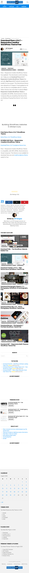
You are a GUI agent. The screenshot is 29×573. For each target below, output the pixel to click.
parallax (10, 211)
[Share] (9, 202)
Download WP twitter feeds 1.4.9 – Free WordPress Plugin (18, 416)
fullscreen (22, 208)
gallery (4, 210)
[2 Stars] (13, 191)
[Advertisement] (14, 22)
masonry (10, 210)
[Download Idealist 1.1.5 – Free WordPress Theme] (4, 404)
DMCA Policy (24, 564)
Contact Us (9, 564)
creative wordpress (7, 207)
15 (22, 488)
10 (2, 488)
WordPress (4, 246)
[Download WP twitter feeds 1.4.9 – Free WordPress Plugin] (4, 418)
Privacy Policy (17, 564)
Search (26, 356)
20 (14, 491)
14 (18, 488)
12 (10, 488)
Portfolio (10, 264)
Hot (17, 6)
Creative (3, 245)
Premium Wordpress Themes (14, 245)
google (4, 438)
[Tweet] (16, 202)
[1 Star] (12, 191)
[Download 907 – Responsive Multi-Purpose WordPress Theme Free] (14, 338)
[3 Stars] (14, 191)
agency (4, 205)
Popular (11, 6)
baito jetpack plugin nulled (9, 435)
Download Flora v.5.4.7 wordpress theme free (13, 145)
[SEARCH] (27, 2)
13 (14, 488)
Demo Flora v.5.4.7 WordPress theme (11, 137)
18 (6, 491)
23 (26, 491)
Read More (11, 405)
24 (2, 495)
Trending (23, 6)
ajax (8, 205)
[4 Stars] (15, 191)
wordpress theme (14, 213)
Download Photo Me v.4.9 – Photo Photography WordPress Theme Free (12, 307)
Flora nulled (5, 208)
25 (6, 495)
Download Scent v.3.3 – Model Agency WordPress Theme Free (18, 410)
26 (10, 495)
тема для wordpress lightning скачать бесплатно (15, 432)
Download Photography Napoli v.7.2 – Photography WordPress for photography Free (14, 288)
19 (10, 491)
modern (22, 210)
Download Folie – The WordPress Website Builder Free (14, 250)
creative (23, 205)
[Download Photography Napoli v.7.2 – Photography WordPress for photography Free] (14, 280)
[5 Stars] (17, 191)
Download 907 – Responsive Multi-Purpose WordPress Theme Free (14, 345)
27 (14, 495)
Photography (11, 282)
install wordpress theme (21, 155)
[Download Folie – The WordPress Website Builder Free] (14, 243)
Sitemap (4, 564)
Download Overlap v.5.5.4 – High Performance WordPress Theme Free (12, 268)
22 (22, 491)
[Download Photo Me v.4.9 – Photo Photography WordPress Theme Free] (14, 300)
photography (19, 211)
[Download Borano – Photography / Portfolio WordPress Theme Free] (14, 319)
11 (6, 488)
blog (13, 205)
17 (2, 491)
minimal (16, 210)
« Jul (2, 502)
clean (17, 205)
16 (26, 488)
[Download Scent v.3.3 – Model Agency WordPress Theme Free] (4, 411)
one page (4, 211)
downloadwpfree (7, 437)
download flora (19, 207)
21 (18, 491)
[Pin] (24, 202)
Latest (4, 6)
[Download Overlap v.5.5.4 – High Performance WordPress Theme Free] (14, 262)
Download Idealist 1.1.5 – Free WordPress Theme (15, 403)
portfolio (5, 213)
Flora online (13, 208)
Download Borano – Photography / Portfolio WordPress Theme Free (12, 326)
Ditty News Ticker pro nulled (10, 433)
